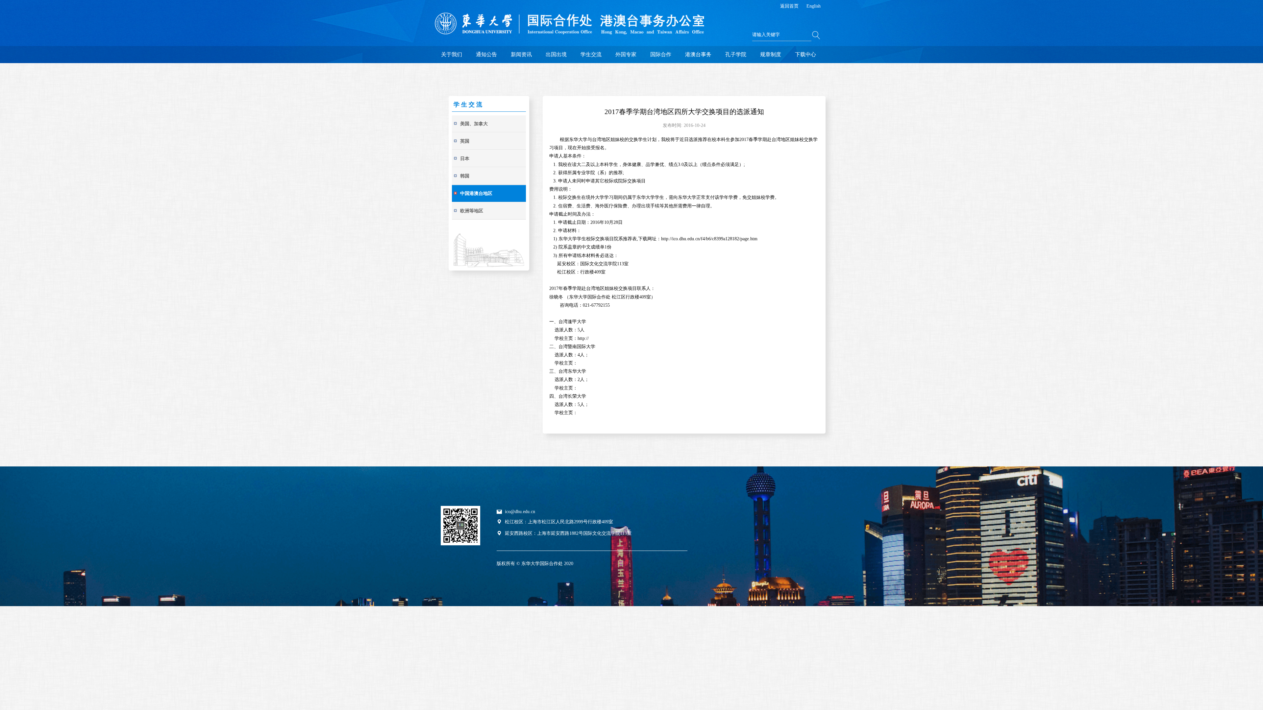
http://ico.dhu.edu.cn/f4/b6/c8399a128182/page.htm (709, 238)
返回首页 (789, 6)
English (813, 6)
